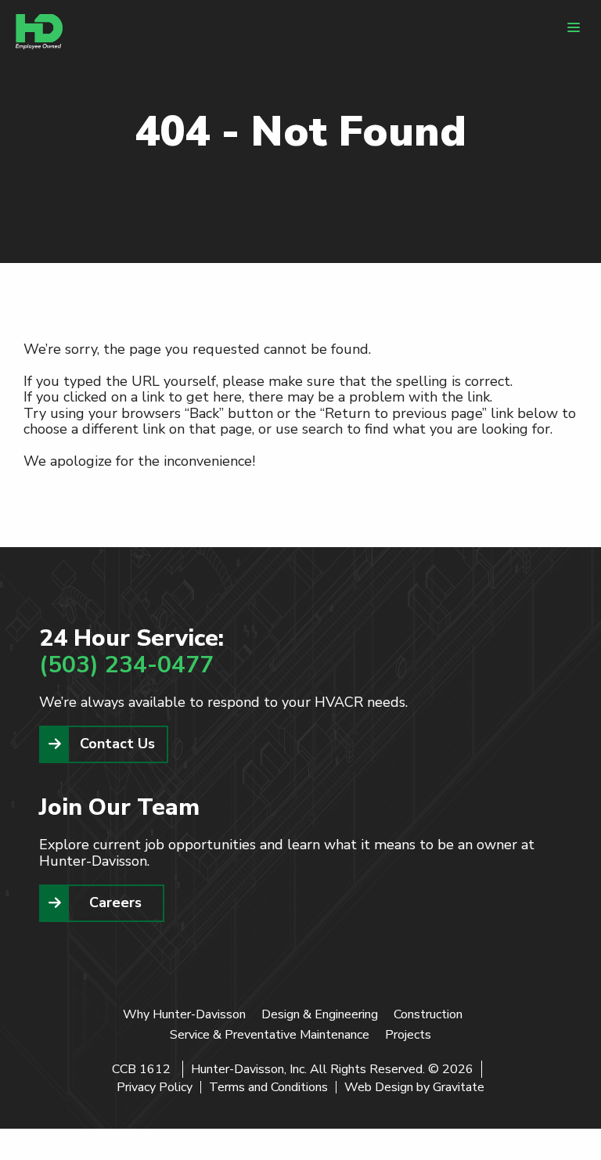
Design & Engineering (319, 1014)
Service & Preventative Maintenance (269, 1034)
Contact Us (117, 743)
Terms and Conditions (268, 1087)
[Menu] (573, 27)
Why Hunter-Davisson (184, 1014)
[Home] (39, 31)
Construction (428, 1014)
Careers (115, 902)
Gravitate (458, 1087)
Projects (408, 1034)
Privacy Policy (155, 1087)
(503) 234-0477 (126, 665)
